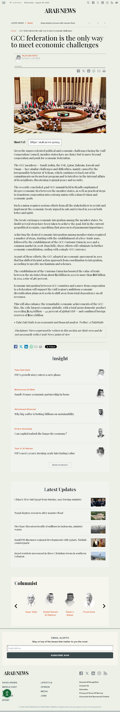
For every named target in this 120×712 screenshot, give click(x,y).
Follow (51, 346)
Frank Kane (89, 612)
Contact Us (84, 686)
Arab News (17, 3)
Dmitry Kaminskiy (23, 428)
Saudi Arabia (9, 682)
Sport (6, 700)
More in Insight (60, 465)
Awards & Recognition (89, 682)
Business (7, 695)
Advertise (83, 689)
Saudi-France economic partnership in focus (41, 394)
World (30, 23)
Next (104, 606)
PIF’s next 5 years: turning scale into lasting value (44, 453)
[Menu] (3, 2)
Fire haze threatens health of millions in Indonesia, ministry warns (48, 528)
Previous (15, 606)
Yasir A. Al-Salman (23, 448)
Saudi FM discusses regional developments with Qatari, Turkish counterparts (50, 541)
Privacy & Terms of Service (91, 693)
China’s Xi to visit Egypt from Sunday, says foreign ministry (48, 499)
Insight (60, 358)
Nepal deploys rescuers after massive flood (58, 23)
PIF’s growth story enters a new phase (37, 375)
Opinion (45, 687)
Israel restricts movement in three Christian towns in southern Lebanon (50, 555)
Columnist (25, 583)
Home (13, 30)
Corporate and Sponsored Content (94, 696)
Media (44, 691)
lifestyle (46, 682)
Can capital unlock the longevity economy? (41, 433)
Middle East (9, 687)
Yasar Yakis (31, 612)
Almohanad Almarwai (25, 409)
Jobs (44, 695)
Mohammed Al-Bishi (24, 389)
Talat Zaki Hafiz (29, 56)
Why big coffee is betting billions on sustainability (44, 414)
